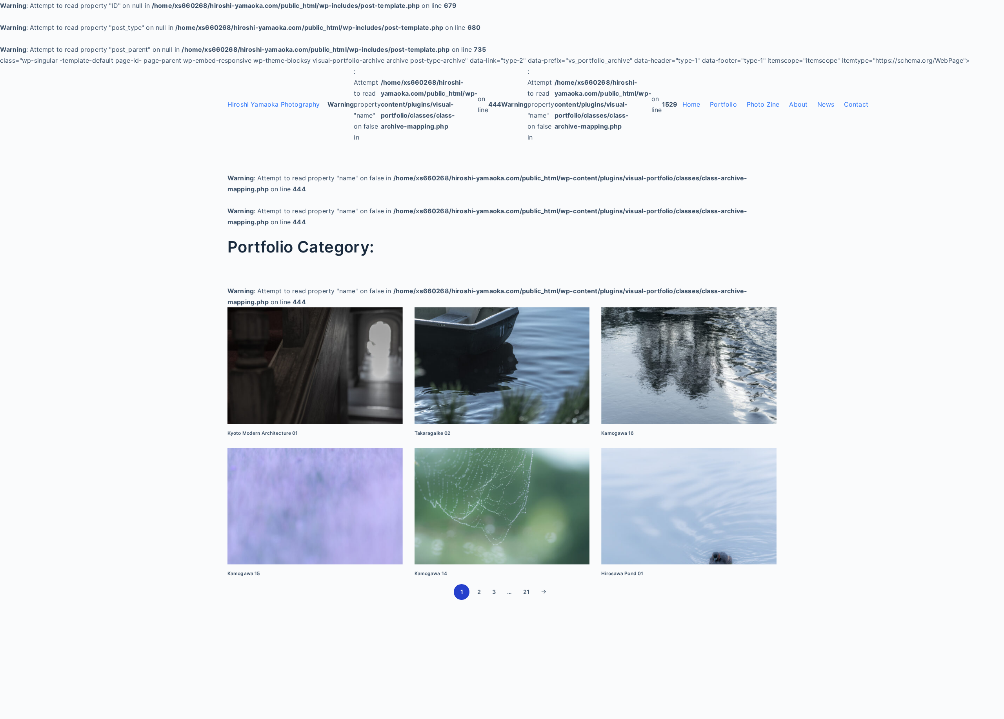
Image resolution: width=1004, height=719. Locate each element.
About (798, 104)
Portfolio (723, 104)
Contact (856, 104)
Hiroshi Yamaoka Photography (273, 104)
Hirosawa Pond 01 (622, 573)
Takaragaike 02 (433, 433)
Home (691, 104)
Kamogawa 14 (431, 573)
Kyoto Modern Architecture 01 (262, 433)
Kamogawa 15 (243, 573)
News (825, 104)
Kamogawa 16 (617, 433)
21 (526, 591)
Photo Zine (763, 104)
